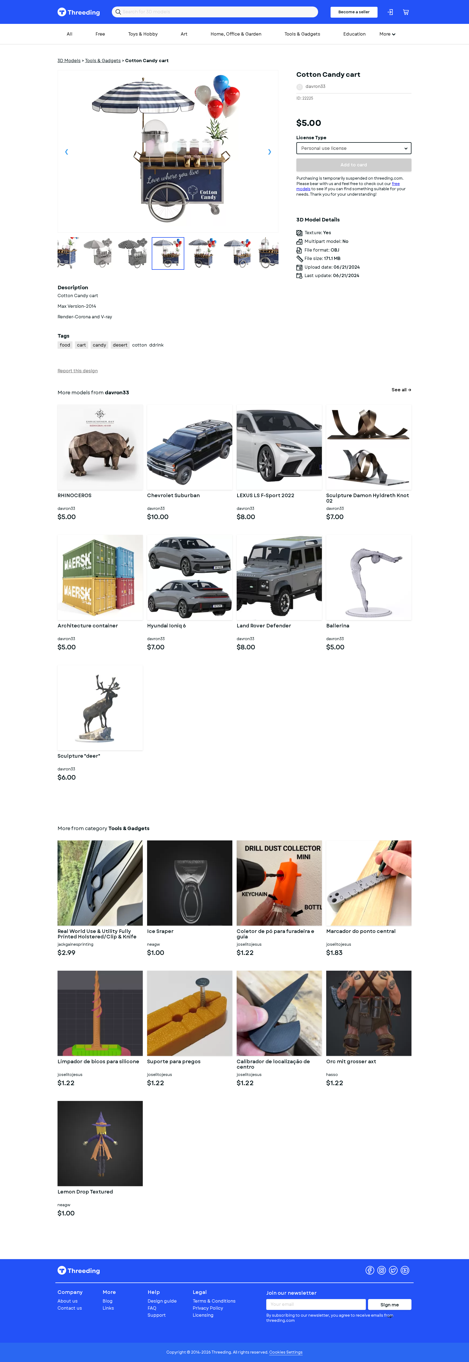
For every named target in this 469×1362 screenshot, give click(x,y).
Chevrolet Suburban (173, 496)
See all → (401, 390)
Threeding (79, 12)
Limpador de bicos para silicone (98, 1062)
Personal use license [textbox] (324, 148)
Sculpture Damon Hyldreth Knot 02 (367, 498)
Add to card (354, 165)
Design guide (162, 1301)
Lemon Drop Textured (85, 1192)
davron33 (315, 86)
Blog (108, 1301)
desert (120, 345)
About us (68, 1301)
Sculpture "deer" (79, 757)
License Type (311, 138)
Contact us (70, 1308)
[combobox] (353, 148)
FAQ (152, 1308)
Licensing (203, 1315)
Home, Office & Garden (236, 34)
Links (108, 1308)
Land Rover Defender (264, 626)
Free (100, 34)
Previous (66, 151)
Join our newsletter (291, 1293)
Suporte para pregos (174, 1062)
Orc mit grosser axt (351, 1062)
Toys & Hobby (143, 34)
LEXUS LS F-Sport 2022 (265, 496)
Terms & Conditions (214, 1301)
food (65, 345)
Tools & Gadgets (302, 34)
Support (157, 1315)
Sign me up (390, 1306)
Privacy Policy (208, 1308)
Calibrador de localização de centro (273, 1064)
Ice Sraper (160, 932)
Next (269, 151)
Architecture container (88, 626)
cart (81, 345)
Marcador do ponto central (361, 932)
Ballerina (337, 626)
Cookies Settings (286, 1352)
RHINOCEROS (74, 496)
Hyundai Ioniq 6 (166, 626)
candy (99, 345)
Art (184, 34)
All (69, 34)
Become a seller (354, 12)
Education (354, 34)
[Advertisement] (353, 334)
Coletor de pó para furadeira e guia (275, 934)
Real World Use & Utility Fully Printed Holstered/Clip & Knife (97, 934)
